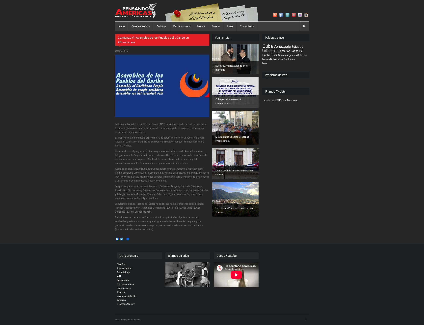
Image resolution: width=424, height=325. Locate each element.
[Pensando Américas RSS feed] (275, 15)
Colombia (302, 55)
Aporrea (121, 300)
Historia (216, 58)
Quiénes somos (141, 26)
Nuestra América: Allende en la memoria (231, 67)
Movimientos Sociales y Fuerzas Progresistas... (232, 139)
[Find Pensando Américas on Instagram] (306, 15)
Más (264, 63)
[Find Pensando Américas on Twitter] (287, 15)
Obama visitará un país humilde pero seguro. (234, 172)
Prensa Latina (124, 268)
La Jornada (123, 280)
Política (216, 92)
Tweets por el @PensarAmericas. (279, 100)
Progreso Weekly (126, 304)
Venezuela (282, 46)
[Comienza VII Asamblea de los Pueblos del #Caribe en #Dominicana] (162, 86)
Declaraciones (181, 26)
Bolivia (273, 59)
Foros (229, 26)
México (266, 59)
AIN (119, 276)
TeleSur (121, 264)
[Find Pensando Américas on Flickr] (300, 15)
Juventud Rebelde (126, 296)
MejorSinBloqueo (286, 59)
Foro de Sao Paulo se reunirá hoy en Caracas (234, 210)
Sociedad (217, 163)
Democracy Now (125, 284)
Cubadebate (123, 272)
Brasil (274, 55)
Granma (121, 292)
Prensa (201, 26)
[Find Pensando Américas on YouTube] (294, 15)
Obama (282, 55)
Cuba (267, 46)
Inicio (121, 26)
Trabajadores (124, 288)
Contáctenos (247, 26)
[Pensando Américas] (136, 10)
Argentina (291, 55)
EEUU (276, 51)
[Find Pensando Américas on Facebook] (281, 15)
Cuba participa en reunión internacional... (228, 101)
